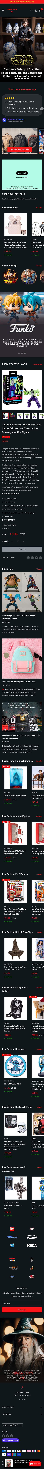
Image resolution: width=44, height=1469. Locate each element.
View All (39, 208)
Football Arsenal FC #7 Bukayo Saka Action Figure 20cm (15, 852)
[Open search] (31, 10)
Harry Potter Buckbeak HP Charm (13, 1207)
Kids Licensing (9, 1081)
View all (39, 266)
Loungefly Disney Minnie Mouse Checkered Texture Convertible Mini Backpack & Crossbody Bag (15, 244)
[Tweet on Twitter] (36, 557)
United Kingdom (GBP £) (10, 1425)
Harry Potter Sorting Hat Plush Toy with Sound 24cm (15, 968)
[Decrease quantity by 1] (12, 541)
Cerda (6, 1023)
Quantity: (5, 541)
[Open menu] (3, 10)
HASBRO (5, 441)
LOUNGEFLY (8, 239)
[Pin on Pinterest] (32, 557)
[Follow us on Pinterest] (11, 1435)
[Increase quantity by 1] (23, 541)
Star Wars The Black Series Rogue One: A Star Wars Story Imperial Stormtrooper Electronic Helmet (14, 1145)
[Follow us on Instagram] (7, 1435)
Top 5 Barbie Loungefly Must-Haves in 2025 (19, 682)
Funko (6, 906)
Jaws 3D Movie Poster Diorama (15, 796)
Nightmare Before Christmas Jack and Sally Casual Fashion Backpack (14, 1028)
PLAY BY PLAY (8, 964)
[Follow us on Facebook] (3, 1435)
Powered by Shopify (8, 1464)
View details (37, 364)
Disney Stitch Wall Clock (12, 1084)
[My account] (36, 10)
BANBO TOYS (8, 848)
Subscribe (22, 1310)
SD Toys (7, 793)
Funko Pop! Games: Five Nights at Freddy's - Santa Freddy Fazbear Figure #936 (15, 911)
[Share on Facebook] (28, 557)
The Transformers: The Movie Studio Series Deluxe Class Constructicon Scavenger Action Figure (21, 428)
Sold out (22, 549)
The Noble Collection (12, 1203)
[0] (40, 10)
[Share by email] (40, 557)
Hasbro (6, 1139)
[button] (2, 108)
